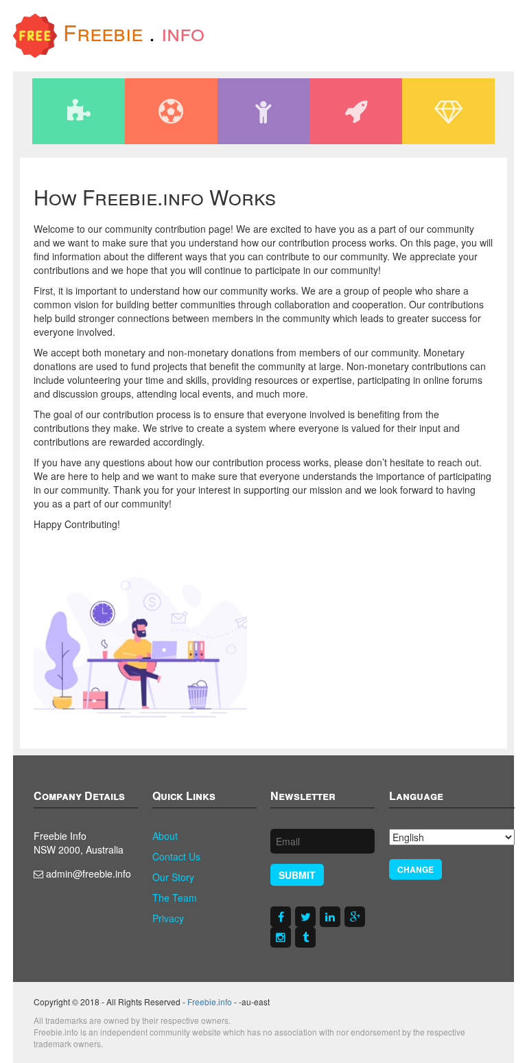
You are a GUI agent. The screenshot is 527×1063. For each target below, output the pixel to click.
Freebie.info (209, 1001)
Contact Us (176, 856)
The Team (174, 897)
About (165, 836)
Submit (297, 875)
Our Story (173, 877)
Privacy (168, 918)
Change (415, 869)
